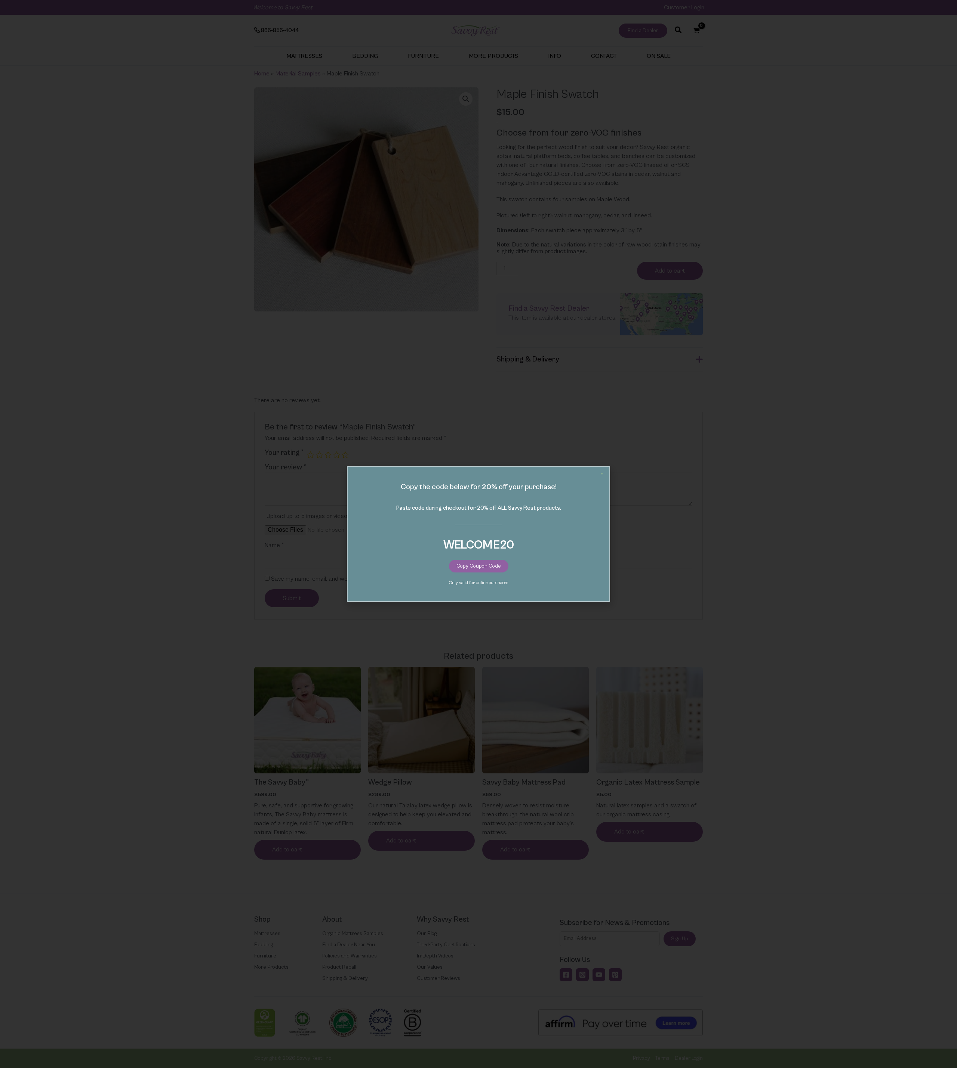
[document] (478, 534)
